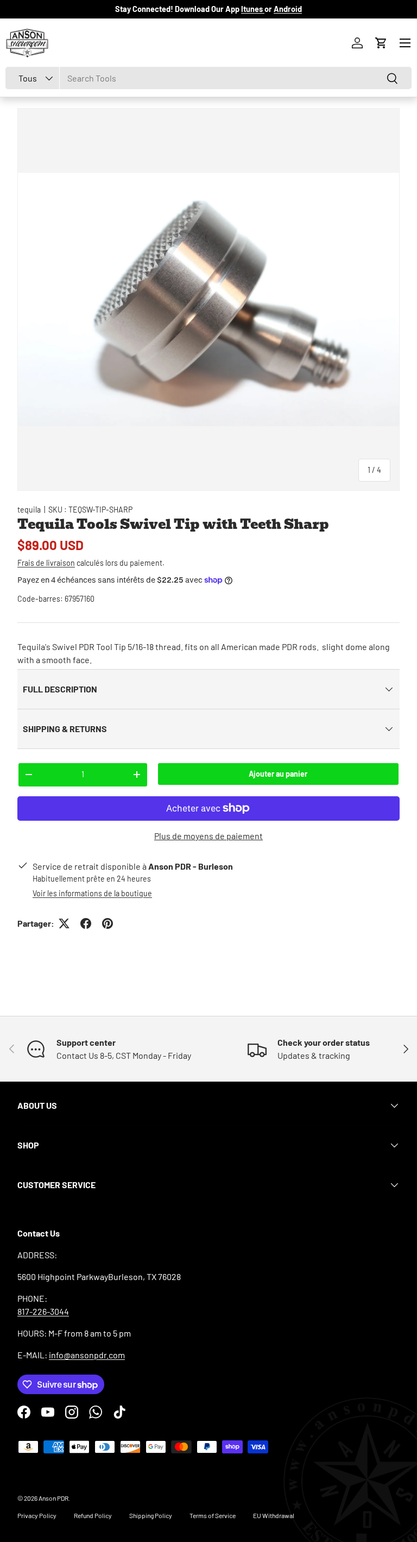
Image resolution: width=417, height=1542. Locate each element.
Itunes (252, 9)
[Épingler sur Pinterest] (107, 923)
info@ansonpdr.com (87, 1355)
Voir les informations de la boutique (92, 893)
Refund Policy (93, 1515)
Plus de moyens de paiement (208, 836)
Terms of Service (212, 1515)
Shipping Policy (150, 1515)
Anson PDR (53, 1498)
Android (288, 9)
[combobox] (208, 78)
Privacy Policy (36, 1515)
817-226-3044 (43, 1311)
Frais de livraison (46, 562)
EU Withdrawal (273, 1515)
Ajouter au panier (278, 773)
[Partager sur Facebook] (86, 923)
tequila (29, 509)
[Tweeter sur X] (64, 923)
